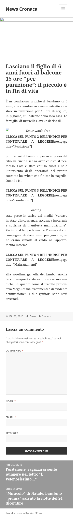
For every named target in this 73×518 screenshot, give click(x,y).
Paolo (32, 316)
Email (11, 417)
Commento (15, 350)
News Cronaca (21, 9)
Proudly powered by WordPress (24, 513)
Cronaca (46, 316)
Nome (11, 401)
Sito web (12, 433)
